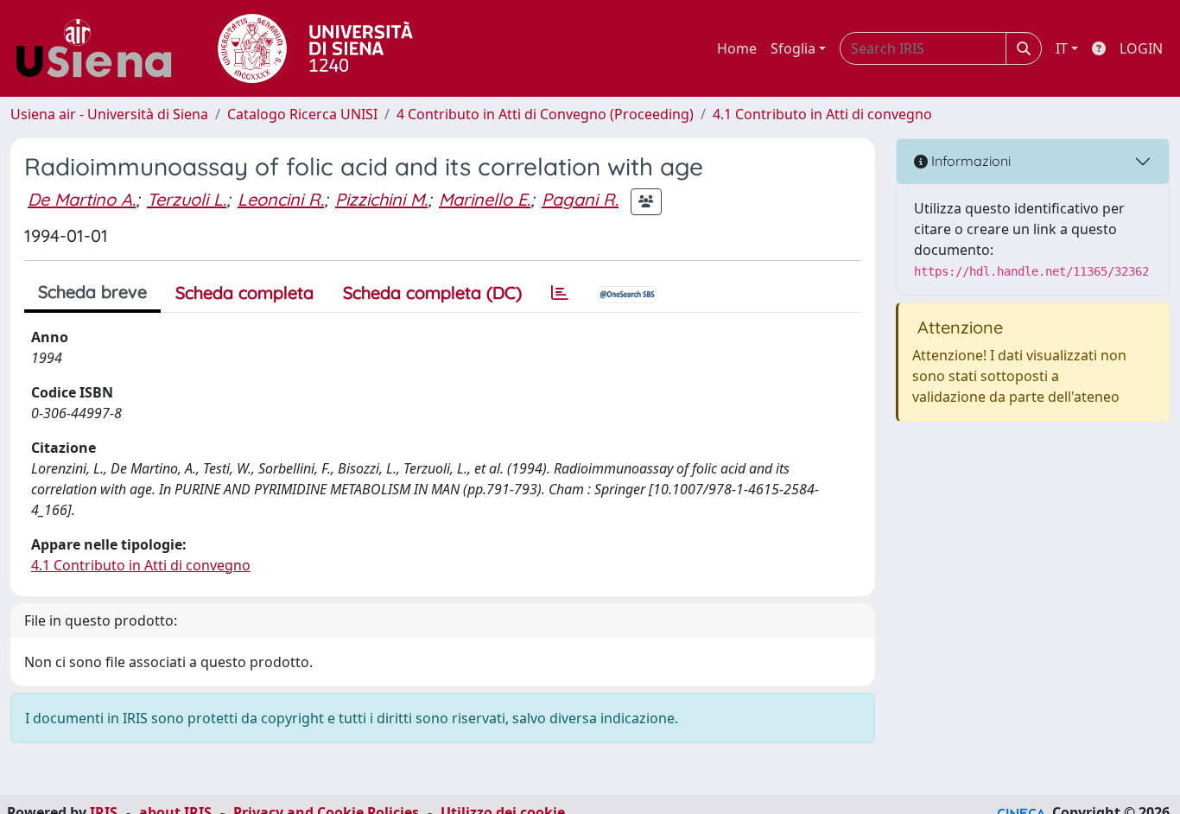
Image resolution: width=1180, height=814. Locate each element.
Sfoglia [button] (793, 48)
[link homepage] (100, 48)
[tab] (559, 293)
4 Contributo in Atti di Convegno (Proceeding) (545, 114)
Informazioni (969, 160)
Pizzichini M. (381, 199)
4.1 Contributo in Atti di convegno (822, 114)
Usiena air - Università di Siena (109, 114)
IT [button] (1062, 48)
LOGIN (1141, 48)
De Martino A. (82, 199)
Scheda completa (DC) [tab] (432, 292)
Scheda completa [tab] (244, 292)
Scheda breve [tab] (92, 291)
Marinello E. (484, 199)
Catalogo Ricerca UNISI (302, 114)
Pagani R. (580, 199)
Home (737, 48)
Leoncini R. (281, 199)
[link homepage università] (315, 48)
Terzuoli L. (186, 199)
